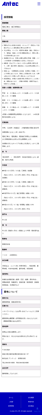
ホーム (11, 397)
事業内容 (31, 402)
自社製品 (31, 406)
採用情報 (11, 406)
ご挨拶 (11, 402)
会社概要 (31, 397)
